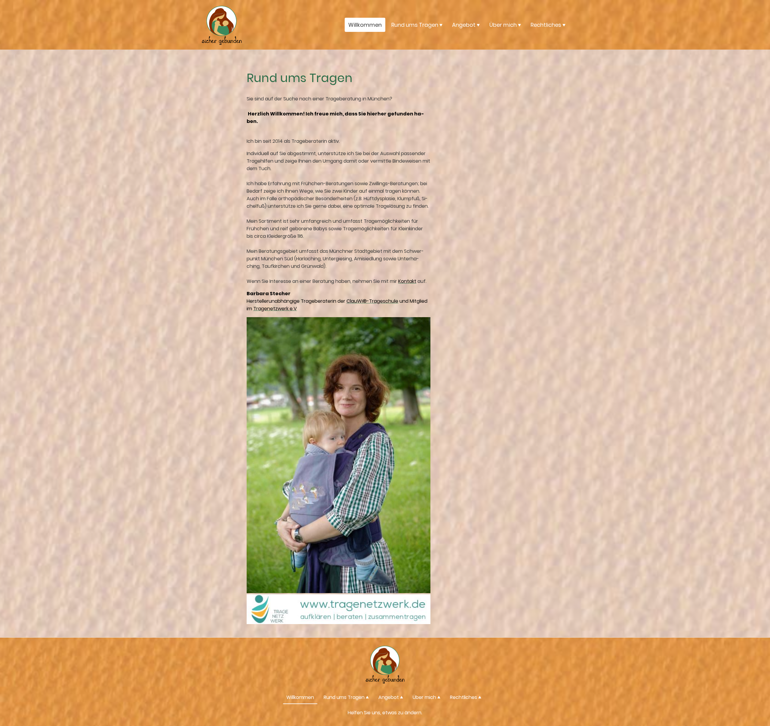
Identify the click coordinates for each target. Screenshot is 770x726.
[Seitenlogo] (222, 24)
